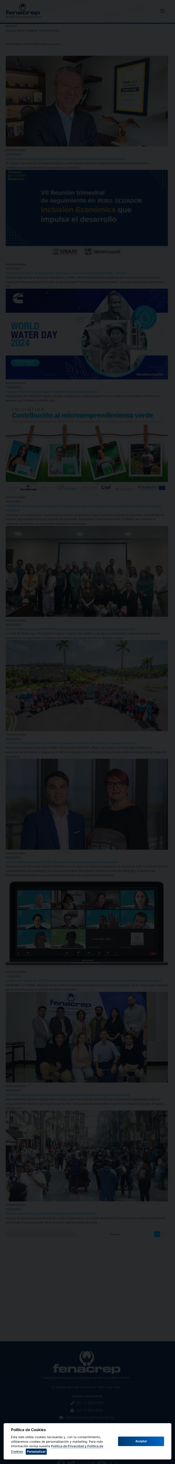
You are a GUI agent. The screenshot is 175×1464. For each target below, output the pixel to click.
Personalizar (36, 1451)
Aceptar (141, 1441)
